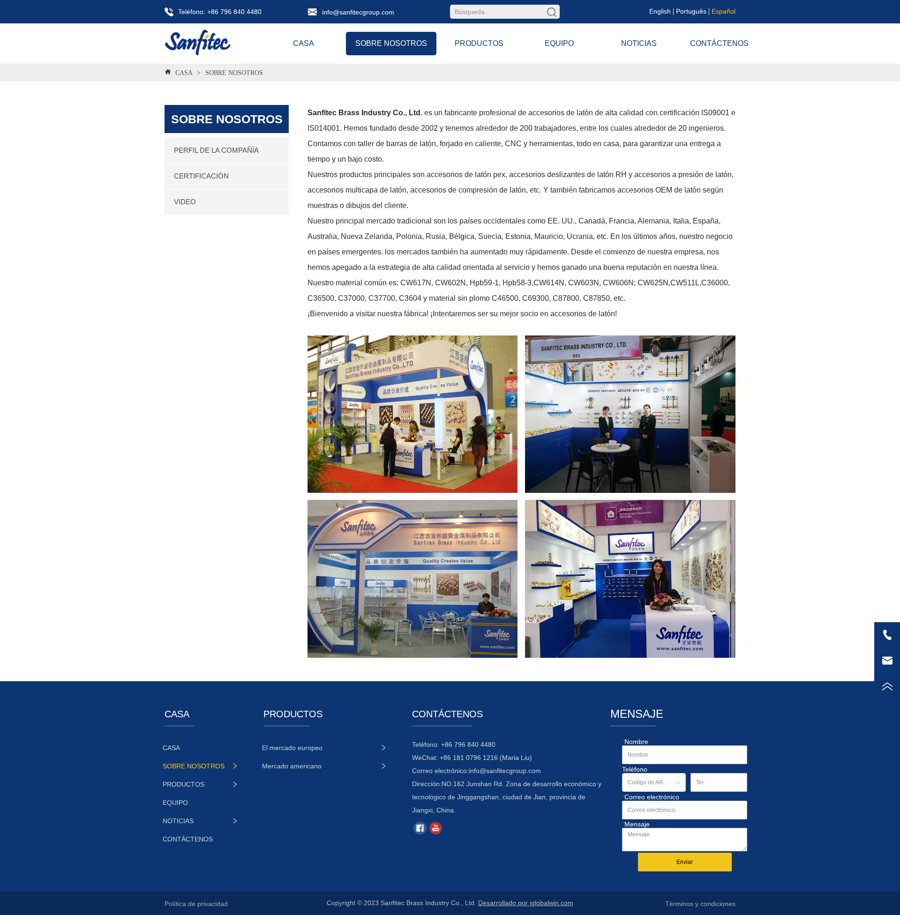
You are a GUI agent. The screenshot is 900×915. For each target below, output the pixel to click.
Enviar (684, 862)
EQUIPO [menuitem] (559, 43)
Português (691, 11)
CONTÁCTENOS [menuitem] (719, 43)
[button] (391, 43)
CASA (183, 72)
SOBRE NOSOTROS (234, 72)
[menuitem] (391, 43)
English (660, 11)
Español (723, 11)
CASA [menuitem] (303, 43)
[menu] (511, 43)
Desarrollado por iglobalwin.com (525, 903)
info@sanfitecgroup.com (505, 770)
